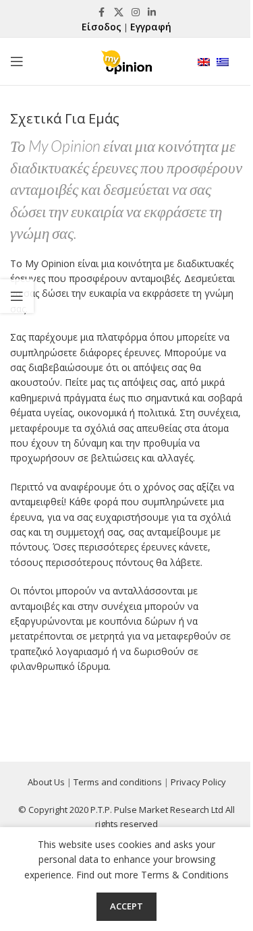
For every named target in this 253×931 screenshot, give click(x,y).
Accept (126, 906)
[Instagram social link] (136, 12)
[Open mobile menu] (16, 61)
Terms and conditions (118, 782)
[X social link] (119, 12)
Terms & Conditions (185, 874)
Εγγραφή (150, 26)
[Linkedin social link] (152, 12)
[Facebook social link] (102, 12)
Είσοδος (101, 26)
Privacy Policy (198, 782)
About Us (46, 782)
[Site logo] (126, 60)
